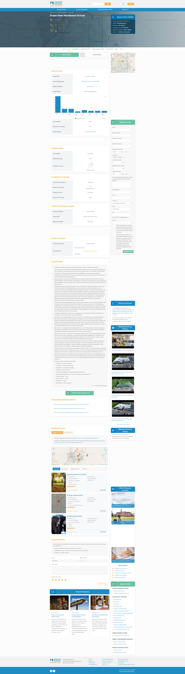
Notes (116, 49)
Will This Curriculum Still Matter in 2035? (57, 616)
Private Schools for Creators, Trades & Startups (79, 616)
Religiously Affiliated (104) (120, 625)
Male (115, 157)
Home (90, 659)
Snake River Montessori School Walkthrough (123, 351)
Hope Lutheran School (64, 443)
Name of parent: (116, 133)
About (64, 49)
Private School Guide (107, 661)
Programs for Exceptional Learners (123, 573)
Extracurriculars (109, 49)
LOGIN (123, 4)
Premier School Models (120, 578)
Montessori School (124, 21)
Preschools (84, 468)
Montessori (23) (117, 606)
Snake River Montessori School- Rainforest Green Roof (122, 396)
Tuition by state (117, 650)
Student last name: (117, 144)
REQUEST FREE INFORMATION (80, 393)
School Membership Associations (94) (123, 627)
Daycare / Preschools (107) (120, 609)
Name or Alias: (83, 558)
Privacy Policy (130, 672)
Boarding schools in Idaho (120, 644)
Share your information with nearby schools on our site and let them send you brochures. (124, 229)
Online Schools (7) (118, 623)
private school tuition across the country (122, 314)
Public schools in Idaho (119, 642)
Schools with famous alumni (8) (121, 629)
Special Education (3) (119, 616)
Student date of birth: (117, 149)
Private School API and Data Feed (126, 664)
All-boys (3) (116, 604)
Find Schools (92, 663)
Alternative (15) (117, 618)
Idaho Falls (62, 20)
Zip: (113, 212)
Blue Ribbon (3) (117, 599)
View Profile (103, 490)
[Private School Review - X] (51, 671)
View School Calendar (90, 132)
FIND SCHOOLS (61, 9)
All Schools (56, 468)
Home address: (116, 190)
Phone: (114, 220)
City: (113, 195)
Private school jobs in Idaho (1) (121, 636)
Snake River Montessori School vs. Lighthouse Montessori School (82, 438)
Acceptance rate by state (120, 652)
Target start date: (116, 172)
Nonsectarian (90, 87)
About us (91, 661)
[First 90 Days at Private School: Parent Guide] (100, 602)
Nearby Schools (68, 432)
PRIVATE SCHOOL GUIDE (105, 9)
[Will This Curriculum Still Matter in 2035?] (59, 602)
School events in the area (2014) (120, 435)
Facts (69, 49)
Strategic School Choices (121, 568)
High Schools (65, 468)
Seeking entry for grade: (118, 166)
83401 (68, 20)
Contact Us (105, 664)
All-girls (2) (116, 602)
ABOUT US (125, 9)
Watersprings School (77, 443)
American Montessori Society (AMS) (90, 81)
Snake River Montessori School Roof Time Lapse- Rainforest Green (122, 373)
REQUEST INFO (66, 55)
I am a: (53, 558)
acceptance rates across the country (121, 321)
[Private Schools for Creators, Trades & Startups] (79, 602)
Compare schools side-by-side (121, 593)
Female (120, 157)
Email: (113, 127)
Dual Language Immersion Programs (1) (123, 613)
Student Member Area (107, 659)
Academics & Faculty (85, 49)
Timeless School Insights (121, 575)
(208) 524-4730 (61, 25)
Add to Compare (73, 490)
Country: (114, 201)
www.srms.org (59, 29)
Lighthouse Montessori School (76, 475)
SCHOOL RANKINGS (82, 9)
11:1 (94, 188)
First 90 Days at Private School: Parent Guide (100, 616)
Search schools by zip (119, 591)
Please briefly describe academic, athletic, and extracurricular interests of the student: (122, 179)
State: (113, 207)
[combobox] (87, 4)
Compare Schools (106, 663)
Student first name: (117, 138)
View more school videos (123, 424)
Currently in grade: (117, 160)
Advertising (121, 663)
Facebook (54, 671)
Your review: (54, 564)
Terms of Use (122, 672)
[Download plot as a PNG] (105, 96)
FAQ (121, 49)
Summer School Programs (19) (121, 611)
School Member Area (123, 659)
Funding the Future (119, 571)
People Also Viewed (57, 432)
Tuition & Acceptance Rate (98, 49)
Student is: (115, 155)
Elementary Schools (74, 468)
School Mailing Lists (123, 661)
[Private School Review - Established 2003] (56, 4)
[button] (52, 580)
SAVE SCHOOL (97, 55)
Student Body (76, 49)
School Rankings (93, 664)
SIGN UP (131, 4)
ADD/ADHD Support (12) (120, 620)
